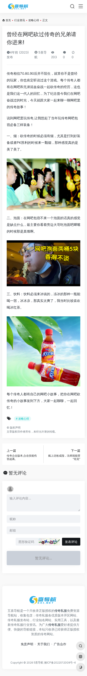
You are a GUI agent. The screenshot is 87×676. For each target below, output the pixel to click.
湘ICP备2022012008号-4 (60, 662)
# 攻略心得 (22, 418)
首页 (8, 20)
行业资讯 (19, 20)
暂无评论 (18, 473)
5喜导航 (38, 662)
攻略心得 (33, 20)
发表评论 (71, 542)
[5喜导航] (19, 6)
